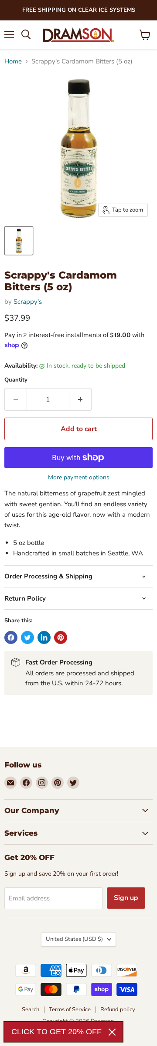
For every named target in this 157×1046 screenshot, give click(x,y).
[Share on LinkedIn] (44, 637)
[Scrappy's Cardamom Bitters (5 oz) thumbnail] (19, 241)
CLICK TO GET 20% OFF (56, 1031)
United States (74, 939)
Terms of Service (70, 1009)
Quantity (15, 380)
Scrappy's (28, 301)
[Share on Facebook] (10, 637)
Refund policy (117, 1009)
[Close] (112, 1032)
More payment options (78, 477)
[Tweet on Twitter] (27, 637)
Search (30, 1009)
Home (13, 61)
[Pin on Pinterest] (60, 637)
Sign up (126, 898)
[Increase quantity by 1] (80, 399)
